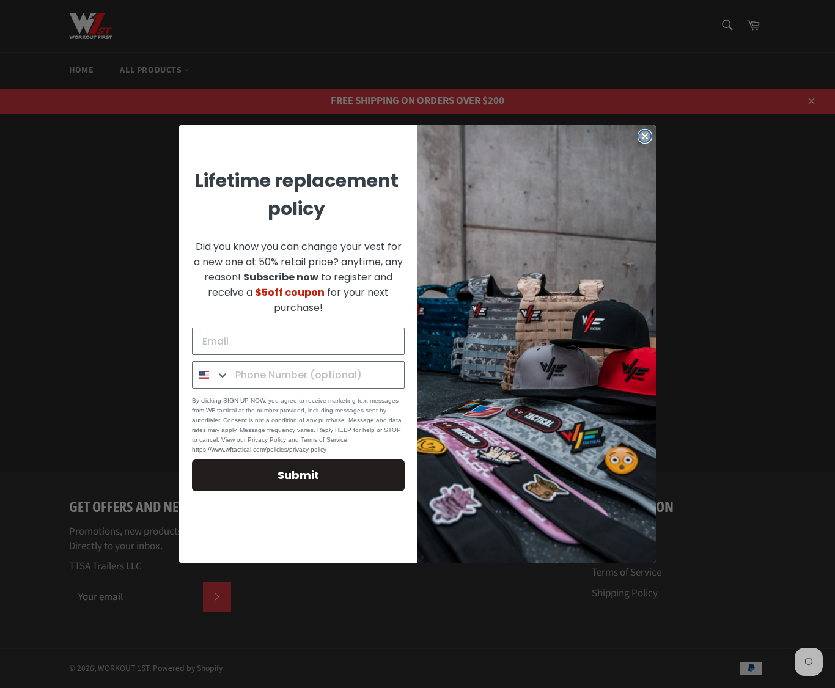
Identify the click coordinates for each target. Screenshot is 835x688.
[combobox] (211, 375)
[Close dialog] (645, 136)
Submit (298, 475)
